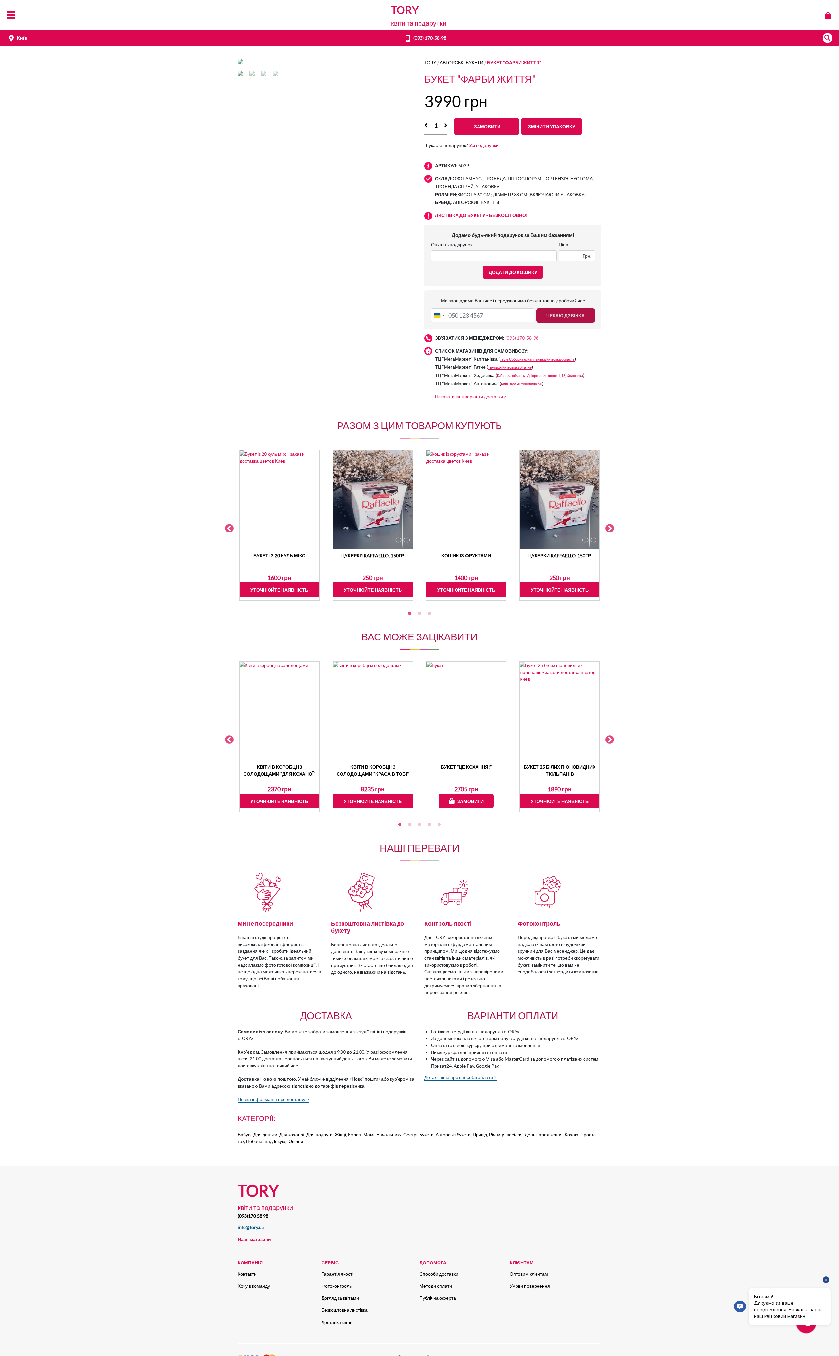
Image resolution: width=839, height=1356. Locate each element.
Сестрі (410, 1134)
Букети (426, 1134)
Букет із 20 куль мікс (279, 555)
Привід (480, 1134)
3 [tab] (429, 613)
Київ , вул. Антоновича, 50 (521, 384)
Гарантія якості (337, 1274)
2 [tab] (419, 613)
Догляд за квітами (340, 1298)
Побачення (258, 1141)
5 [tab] (439, 825)
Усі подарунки (483, 145)
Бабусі (244, 1134)
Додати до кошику (513, 272)
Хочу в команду (254, 1286)
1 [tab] (409, 613)
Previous (229, 528)
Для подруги (319, 1134)
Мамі (368, 1134)
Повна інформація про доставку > (273, 1099)
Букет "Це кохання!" (466, 767)
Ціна (563, 244)
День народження (544, 1134)
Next (610, 528)
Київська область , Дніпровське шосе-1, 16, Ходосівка (540, 375)
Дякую (278, 1141)
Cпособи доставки (439, 1274)
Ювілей (295, 1141)
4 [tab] (429, 825)
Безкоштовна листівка (345, 1310)
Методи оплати (436, 1286)
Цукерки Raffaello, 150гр (372, 555)
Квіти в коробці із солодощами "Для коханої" (280, 770)
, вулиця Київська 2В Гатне (510, 367)
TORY (430, 62)
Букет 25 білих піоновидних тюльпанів (559, 770)
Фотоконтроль (337, 1286)
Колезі (354, 1134)
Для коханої (291, 1134)
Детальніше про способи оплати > (460, 1077)
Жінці (340, 1134)
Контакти (247, 1274)
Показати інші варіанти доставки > (471, 396)
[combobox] (438, 315)
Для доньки (265, 1134)
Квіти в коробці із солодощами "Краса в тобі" (373, 770)
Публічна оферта (438, 1298)
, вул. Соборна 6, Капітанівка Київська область (537, 359)
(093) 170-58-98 (429, 38)
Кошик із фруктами (466, 555)
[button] (827, 38)
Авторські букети (461, 62)
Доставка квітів (337, 1322)
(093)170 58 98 (253, 1216)
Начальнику (388, 1134)
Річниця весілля (506, 1134)
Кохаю (571, 1134)
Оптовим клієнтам (529, 1274)
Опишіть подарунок (451, 244)
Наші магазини (254, 1239)
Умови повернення (530, 1286)
